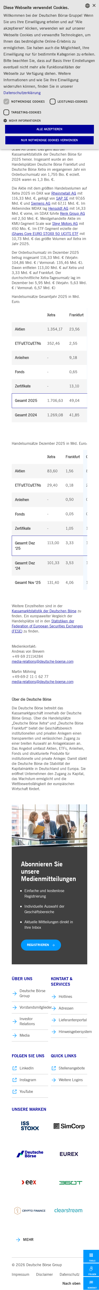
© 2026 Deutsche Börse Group (37, 1265)
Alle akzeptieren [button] (49, 129)
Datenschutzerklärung (22, 92)
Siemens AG (40, 203)
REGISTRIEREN (38, 945)
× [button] (94, 5)
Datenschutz (69, 1274)
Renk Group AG (72, 213)
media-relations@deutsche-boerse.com (42, 661)
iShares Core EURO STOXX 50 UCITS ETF (45, 233)
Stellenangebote (72, 1068)
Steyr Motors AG (65, 223)
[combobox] (87, 5)
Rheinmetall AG (63, 193)
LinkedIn (27, 1068)
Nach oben (71, 1283)
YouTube (26, 1091)
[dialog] (49, 74)
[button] (49, 120)
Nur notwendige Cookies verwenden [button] (49, 140)
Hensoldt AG (58, 208)
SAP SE (62, 198)
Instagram (28, 1080)
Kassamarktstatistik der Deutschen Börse (44, 611)
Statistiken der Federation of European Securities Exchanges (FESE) (47, 626)
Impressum (20, 1274)
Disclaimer (44, 1274)
